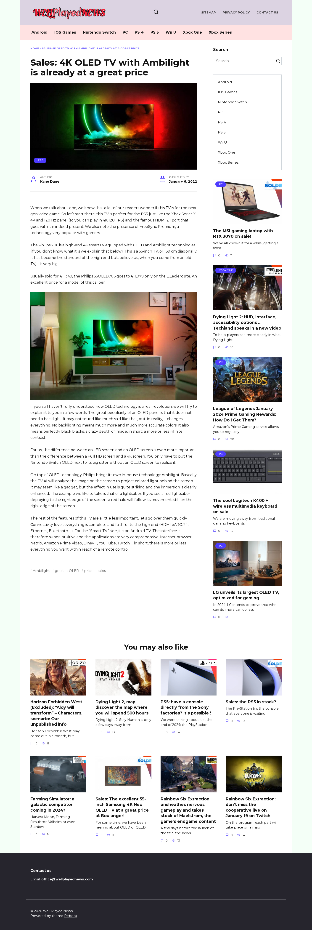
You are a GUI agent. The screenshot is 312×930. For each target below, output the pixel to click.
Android (40, 32)
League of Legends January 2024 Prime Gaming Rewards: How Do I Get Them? (244, 414)
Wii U (171, 32)
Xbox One (192, 32)
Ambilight (41, 571)
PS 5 (155, 32)
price (88, 571)
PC (125, 32)
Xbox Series (220, 32)
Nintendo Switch (99, 32)
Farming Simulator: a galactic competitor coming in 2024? (52, 804)
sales (102, 571)
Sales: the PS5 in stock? (251, 701)
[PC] (247, 221)
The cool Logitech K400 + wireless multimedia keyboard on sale (245, 506)
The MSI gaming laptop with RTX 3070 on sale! (243, 233)
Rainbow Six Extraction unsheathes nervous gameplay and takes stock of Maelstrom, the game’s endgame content (188, 810)
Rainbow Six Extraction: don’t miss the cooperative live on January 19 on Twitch (251, 807)
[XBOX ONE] (247, 307)
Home (34, 48)
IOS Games (65, 32)
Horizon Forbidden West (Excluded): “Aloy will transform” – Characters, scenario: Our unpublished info (56, 713)
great (59, 571)
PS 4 (139, 32)
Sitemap (208, 12)
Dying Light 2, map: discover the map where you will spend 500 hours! (122, 707)
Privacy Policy (236, 12)
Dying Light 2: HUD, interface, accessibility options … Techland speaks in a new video (247, 322)
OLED (74, 571)
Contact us (267, 12)
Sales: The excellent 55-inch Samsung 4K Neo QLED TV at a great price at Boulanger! (122, 807)
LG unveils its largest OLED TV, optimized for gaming (246, 595)
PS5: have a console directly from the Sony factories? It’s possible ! (186, 707)
